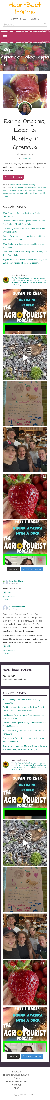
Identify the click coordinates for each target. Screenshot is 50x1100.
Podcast (16, 1072)
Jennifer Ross (26, 159)
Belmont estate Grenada (37, 187)
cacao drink (7, 190)
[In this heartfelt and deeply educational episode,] (25, 311)
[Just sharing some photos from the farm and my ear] (25, 496)
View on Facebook (9, 597)
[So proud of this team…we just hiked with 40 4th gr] (25, 449)
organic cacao (34, 193)
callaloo (14, 190)
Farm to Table (14, 185)
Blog (16, 1088)
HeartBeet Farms (25, 8)
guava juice (24, 193)
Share (7, 599)
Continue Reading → (13, 177)
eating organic (23, 190)
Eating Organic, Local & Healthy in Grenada (25, 134)
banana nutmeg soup (19, 187)
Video (9, 592)
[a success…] (25, 403)
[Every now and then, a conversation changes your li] (25, 542)
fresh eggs (32, 190)
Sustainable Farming (27, 185)
